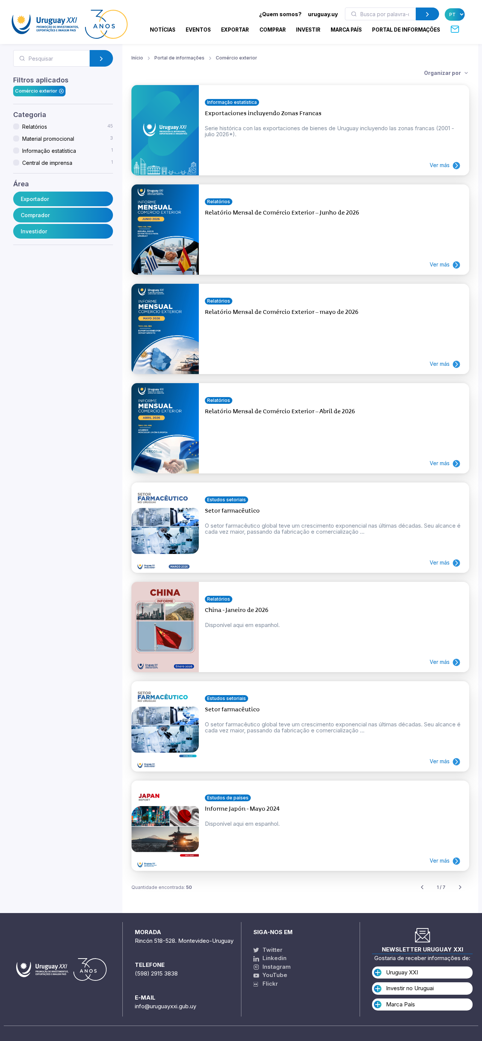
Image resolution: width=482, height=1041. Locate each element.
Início (137, 58)
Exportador (35, 199)
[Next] (460, 887)
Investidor (34, 231)
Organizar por (443, 73)
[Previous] (422, 887)
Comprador (35, 215)
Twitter (271, 949)
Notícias (162, 30)
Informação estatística (67, 150)
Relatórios (67, 126)
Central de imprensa (67, 162)
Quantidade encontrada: (161, 887)
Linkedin (274, 958)
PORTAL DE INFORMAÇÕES (406, 30)
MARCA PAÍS (346, 30)
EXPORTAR (235, 30)
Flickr (268, 983)
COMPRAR (272, 30)
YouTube (274, 975)
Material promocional (67, 138)
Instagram (276, 966)
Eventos (198, 30)
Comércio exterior (36, 91)
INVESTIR (308, 30)
